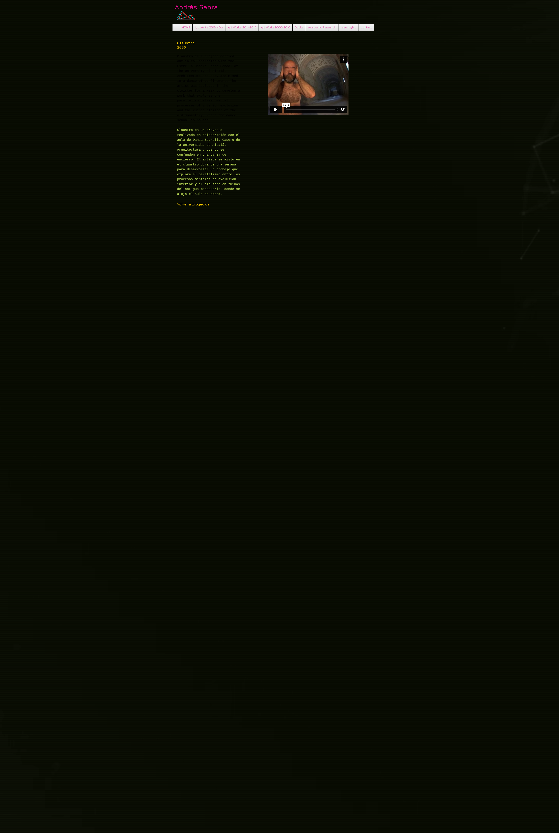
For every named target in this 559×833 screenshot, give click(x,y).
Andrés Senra (196, 7)
